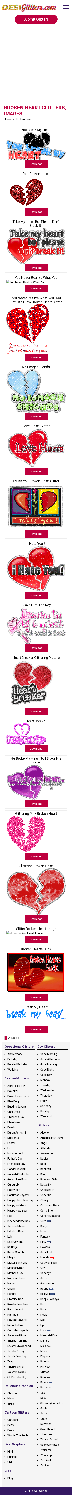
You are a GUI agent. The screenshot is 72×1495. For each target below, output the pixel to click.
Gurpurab (13, 1184)
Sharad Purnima (17, 1340)
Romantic (46, 1387)
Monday (45, 1080)
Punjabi (12, 1456)
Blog (10, 1478)
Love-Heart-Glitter (36, 426)
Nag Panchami (16, 1278)
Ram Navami (15, 1309)
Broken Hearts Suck (36, 949)
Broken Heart (24, 119)
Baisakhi (12, 1091)
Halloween (13, 1189)
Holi (9, 1215)
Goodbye (45, 1273)
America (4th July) (51, 1137)
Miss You (45, 1345)
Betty (10, 1425)
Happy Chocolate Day (20, 1200)
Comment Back (49, 1205)
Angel (43, 1143)
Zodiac (44, 1465)
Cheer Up (45, 1195)
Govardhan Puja (17, 1179)
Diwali (11, 1127)
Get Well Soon (48, 1262)
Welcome (46, 1449)
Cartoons (13, 1419)
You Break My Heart (36, 130)
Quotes (44, 1371)
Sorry (43, 1413)
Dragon (44, 1226)
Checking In (47, 1189)
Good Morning (48, 1054)
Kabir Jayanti (15, 1241)
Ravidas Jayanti (17, 1319)
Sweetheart (47, 1429)
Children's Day (15, 1117)
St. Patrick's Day (17, 1377)
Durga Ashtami (16, 1132)
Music (43, 1351)
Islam (10, 1398)
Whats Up (46, 1455)
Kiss (42, 1319)
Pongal (11, 1293)
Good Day (46, 1074)
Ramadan (13, 1314)
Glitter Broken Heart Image (36, 929)
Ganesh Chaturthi (18, 1174)
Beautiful (45, 1169)
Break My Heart (36, 1007)
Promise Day (15, 1299)
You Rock (46, 1460)
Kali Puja (12, 1247)
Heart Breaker (36, 721)
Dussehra (13, 1137)
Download (36, 164)
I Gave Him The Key (36, 605)
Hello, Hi (45, 1293)
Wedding (12, 1069)
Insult (43, 1314)
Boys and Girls (48, 1179)
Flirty (43, 1241)
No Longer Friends (36, 367)
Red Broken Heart (36, 174)
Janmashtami (16, 1226)
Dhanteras (13, 1122)
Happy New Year (17, 1210)
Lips (42, 1325)
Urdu (10, 1462)
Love (43, 1330)
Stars (43, 1418)
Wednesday (47, 1090)
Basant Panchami (18, 1096)
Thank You (46, 1434)
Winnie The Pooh (17, 1435)
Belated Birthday (17, 1064)
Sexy (43, 1397)
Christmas (13, 1111)
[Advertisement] (36, 66)
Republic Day (15, 1325)
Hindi (10, 1451)
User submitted (49, 1444)
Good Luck (46, 1252)
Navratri (12, 1283)
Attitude (45, 1148)
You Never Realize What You (36, 278)
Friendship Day (16, 1163)
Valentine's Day (16, 1371)
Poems (44, 1361)
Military (44, 1340)
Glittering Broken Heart (36, 866)
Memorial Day (48, 1335)
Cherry (44, 1200)
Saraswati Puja (16, 1335)
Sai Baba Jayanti (17, 1330)
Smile (43, 1408)
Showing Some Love (52, 1403)
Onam (11, 1288)
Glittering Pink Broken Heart (36, 814)
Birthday (12, 1059)
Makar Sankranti (17, 1262)
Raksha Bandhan (17, 1304)
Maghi (11, 1257)
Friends (44, 1257)
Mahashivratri (15, 1267)
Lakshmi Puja (15, 1231)
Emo (43, 1231)
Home (8, 119)
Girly (43, 1267)
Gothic (44, 1278)
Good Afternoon (50, 1059)
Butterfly (45, 1184)
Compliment (47, 1210)
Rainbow (45, 1377)
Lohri (10, 1236)
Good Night (47, 1069)
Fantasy (45, 1236)
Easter (11, 1143)
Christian (12, 1393)
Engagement (15, 1153)
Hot (42, 1304)
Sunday (45, 1111)
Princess (45, 1366)
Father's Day (14, 1158)
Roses (44, 1382)
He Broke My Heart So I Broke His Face (36, 760)
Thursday (46, 1095)
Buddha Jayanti (16, 1106)
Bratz (10, 1430)
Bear (43, 1163)
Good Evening (48, 1064)
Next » (15, 1038)
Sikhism (12, 1403)
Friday (44, 1100)
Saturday (45, 1106)
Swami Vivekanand (19, 1345)
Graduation (47, 1283)
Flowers (45, 1247)
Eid (9, 1148)
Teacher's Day (15, 1351)
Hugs (43, 1309)
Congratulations (50, 1215)
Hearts (44, 1288)
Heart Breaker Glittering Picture (36, 658)
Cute (43, 1221)
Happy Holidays (16, 1205)
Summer (45, 1423)
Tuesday (45, 1085)
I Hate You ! (36, 544)
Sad (42, 1392)
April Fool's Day (16, 1085)
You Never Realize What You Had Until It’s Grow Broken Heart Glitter (36, 300)
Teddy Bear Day (16, 1356)
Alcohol (44, 1132)
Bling (43, 1174)
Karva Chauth (15, 1252)
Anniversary (14, 1054)
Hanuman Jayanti (18, 1195)
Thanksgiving (15, 1366)
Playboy (45, 1356)
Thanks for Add (49, 1439)
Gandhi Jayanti (16, 1169)
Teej (10, 1361)
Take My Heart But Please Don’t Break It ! (36, 224)
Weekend (46, 1116)
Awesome (46, 1153)
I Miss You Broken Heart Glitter (36, 481)
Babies (44, 1158)
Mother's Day (15, 1273)
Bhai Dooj (13, 1101)
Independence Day (18, 1221)
